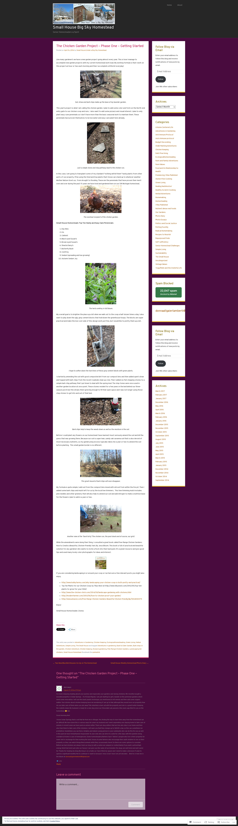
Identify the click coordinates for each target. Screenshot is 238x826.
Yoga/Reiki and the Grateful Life (168, 268)
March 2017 (160, 391)
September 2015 (162, 436)
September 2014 (162, 480)
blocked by (171, 293)
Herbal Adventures (162, 194)
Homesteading (161, 201)
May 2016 (159, 406)
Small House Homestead (72, 652)
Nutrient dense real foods (165, 209)
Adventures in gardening (107, 646)
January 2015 (160, 465)
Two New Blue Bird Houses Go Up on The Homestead (75, 663)
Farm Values (160, 164)
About (179, 5)
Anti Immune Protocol (164, 135)
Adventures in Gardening (84, 642)
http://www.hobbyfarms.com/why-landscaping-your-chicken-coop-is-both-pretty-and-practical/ (101, 583)
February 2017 (161, 395)
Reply (58, 764)
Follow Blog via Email (164, 48)
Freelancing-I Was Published (166, 175)
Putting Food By (161, 227)
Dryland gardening (100, 649)
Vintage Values (161, 264)
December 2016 (161, 402)
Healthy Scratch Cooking (165, 190)
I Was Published (161, 205)
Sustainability (161, 253)
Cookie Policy (55, 821)
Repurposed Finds (162, 238)
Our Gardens (160, 212)
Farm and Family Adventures (166, 161)
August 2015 (160, 439)
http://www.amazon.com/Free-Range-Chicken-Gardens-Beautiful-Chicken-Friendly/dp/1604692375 (102, 599)
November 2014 (161, 473)
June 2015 (159, 447)
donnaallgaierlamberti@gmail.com (77, 757)
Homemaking (160, 197)
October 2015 (161, 432)
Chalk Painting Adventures (166, 146)
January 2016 (160, 421)
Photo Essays (161, 220)
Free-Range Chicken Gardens (118, 649)
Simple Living (70, 646)
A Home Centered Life (164, 127)
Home (169, 5)
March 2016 (160, 413)
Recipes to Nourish (163, 235)
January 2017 (160, 399)
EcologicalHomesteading (116, 642)
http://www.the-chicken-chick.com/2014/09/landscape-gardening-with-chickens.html (96, 592)
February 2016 (161, 417)
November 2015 (161, 428)
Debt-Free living (161, 153)
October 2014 (161, 477)
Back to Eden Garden (124, 646)
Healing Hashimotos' (163, 186)
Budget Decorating (163, 142)
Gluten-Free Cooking (163, 179)
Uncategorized (161, 261)
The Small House (82, 646)
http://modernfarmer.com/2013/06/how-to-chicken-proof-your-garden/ (91, 596)
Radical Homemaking (163, 231)
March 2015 (160, 458)
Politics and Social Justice (166, 223)
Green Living (130, 642)
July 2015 (159, 443)
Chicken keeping (86, 649)
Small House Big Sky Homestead (83, 27)
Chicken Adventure (72, 649)
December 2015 (161, 425)
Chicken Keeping (100, 642)
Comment (135, 804)
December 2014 (161, 469)
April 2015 (159, 454)
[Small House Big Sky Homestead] (84, 23)
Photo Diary (160, 216)
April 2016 (159, 410)
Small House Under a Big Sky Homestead (91, 50)
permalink (96, 652)
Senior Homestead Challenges (167, 246)
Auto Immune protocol (164, 138)
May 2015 (159, 451)
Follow (160, 79)
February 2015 (161, 462)
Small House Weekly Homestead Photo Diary (130, 663)
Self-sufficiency (161, 242)
